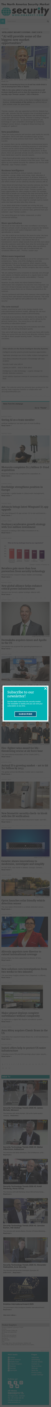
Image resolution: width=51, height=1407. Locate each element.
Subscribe (25, 714)
